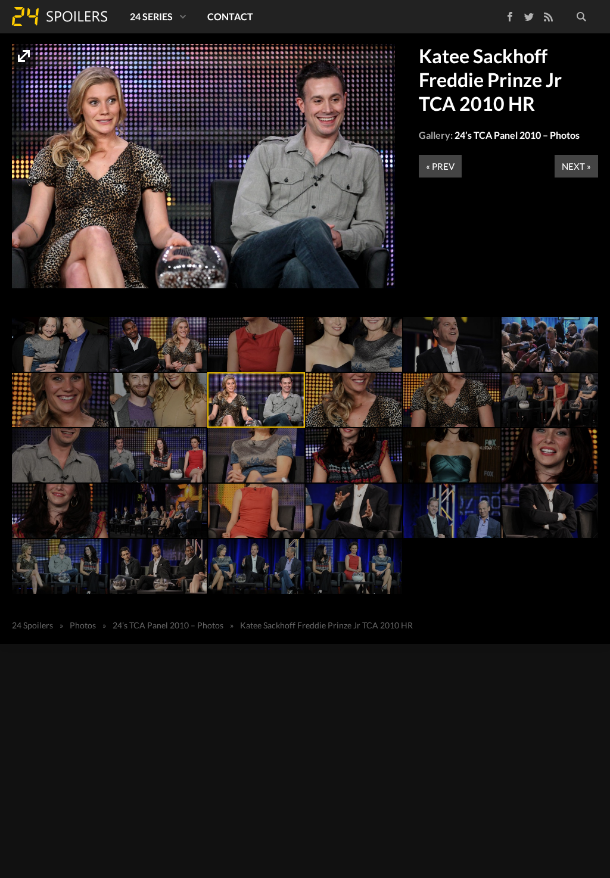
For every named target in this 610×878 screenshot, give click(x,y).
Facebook (501, 14)
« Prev (440, 166)
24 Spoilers (59, 16)
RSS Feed (548, 16)
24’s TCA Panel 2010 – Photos (517, 135)
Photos (83, 625)
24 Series (151, 16)
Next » (576, 166)
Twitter (529, 16)
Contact (230, 16)
